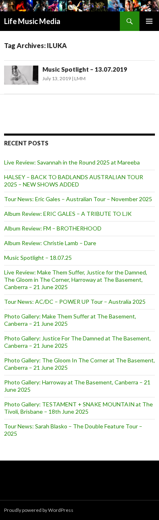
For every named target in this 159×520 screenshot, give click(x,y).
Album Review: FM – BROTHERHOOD (53, 228)
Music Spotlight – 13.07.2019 (84, 69)
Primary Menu (149, 21)
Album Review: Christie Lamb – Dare (50, 242)
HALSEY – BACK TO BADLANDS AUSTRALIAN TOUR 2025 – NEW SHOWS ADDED (73, 180)
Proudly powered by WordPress (38, 510)
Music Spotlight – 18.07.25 (38, 257)
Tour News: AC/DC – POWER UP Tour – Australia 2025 (75, 301)
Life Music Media (32, 21)
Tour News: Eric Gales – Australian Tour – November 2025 (78, 198)
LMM (80, 78)
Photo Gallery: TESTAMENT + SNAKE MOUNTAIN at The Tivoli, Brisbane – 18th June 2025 (78, 408)
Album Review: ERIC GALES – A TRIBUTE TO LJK (68, 213)
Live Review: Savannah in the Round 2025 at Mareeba (72, 162)
